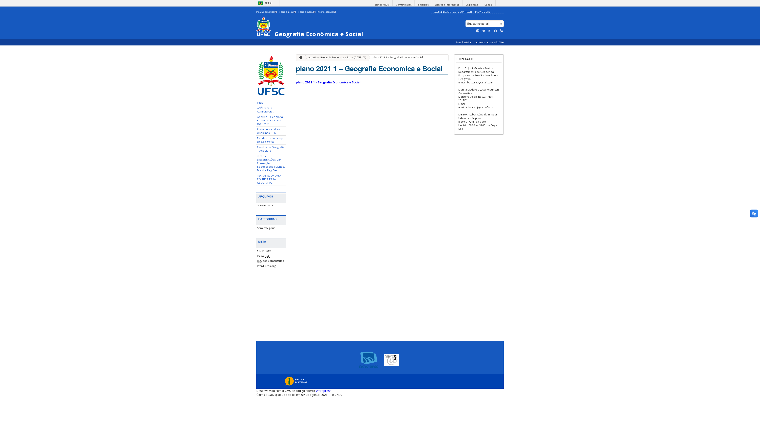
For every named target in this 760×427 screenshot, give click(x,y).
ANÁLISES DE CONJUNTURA (265, 109)
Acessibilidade (442, 11)
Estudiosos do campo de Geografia (270, 140)
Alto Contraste (462, 11)
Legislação (472, 4)
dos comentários (270, 261)
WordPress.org (266, 266)
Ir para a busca (306, 12)
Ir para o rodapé (326, 12)
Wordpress (323, 391)
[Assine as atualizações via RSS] (501, 31)
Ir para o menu (287, 12)
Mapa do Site (482, 11)
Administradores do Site (489, 42)
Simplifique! (382, 4)
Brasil (269, 3)
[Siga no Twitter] (483, 31)
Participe (423, 4)
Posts (263, 255)
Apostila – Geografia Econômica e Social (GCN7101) (270, 120)
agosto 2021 (265, 205)
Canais (488, 4)
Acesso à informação (447, 4)
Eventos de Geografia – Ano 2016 (270, 148)
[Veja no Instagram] (495, 31)
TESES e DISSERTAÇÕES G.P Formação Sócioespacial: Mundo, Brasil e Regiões (271, 163)
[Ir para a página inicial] (300, 58)
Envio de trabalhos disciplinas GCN (268, 131)
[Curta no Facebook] (478, 31)
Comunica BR (403, 4)
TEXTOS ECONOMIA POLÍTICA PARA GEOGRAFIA (269, 179)
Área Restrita (463, 42)
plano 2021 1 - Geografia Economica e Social (328, 82)
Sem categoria (266, 228)
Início (260, 102)
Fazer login (264, 250)
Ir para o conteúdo (266, 12)
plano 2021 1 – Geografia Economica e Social (397, 57)
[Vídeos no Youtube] (489, 31)
